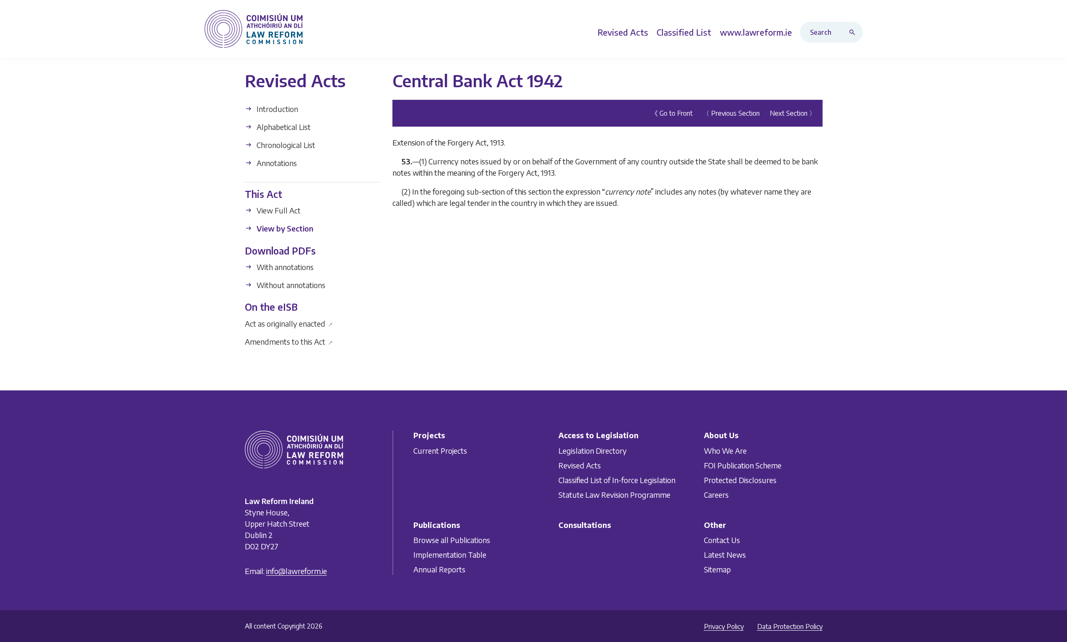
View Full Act (278, 210)
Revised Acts (579, 465)
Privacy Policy (724, 626)
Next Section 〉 (793, 113)
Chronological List (285, 145)
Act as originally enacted (289, 323)
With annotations (284, 267)
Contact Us (722, 540)
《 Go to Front (672, 113)
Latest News (725, 554)
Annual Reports (439, 569)
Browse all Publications (451, 540)
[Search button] (854, 32)
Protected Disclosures (740, 480)
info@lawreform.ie (296, 571)
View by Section (284, 228)
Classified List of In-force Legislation (616, 480)
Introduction (276, 109)
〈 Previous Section (731, 113)
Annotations (276, 163)
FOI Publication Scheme (742, 465)
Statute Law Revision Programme (614, 494)
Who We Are (725, 450)
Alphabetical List (283, 127)
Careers (716, 494)
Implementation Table (449, 554)
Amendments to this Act (289, 341)
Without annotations (290, 285)
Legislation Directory (592, 450)
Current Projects (440, 450)
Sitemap (717, 569)
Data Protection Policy (790, 626)
